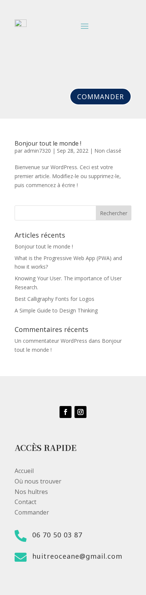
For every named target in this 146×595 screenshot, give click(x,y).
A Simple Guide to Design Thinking (56, 310)
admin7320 (37, 150)
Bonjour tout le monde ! (48, 143)
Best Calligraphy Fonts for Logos (54, 298)
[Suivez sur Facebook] (66, 412)
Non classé (107, 150)
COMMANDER (100, 96)
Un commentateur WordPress (51, 340)
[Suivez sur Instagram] (80, 412)
